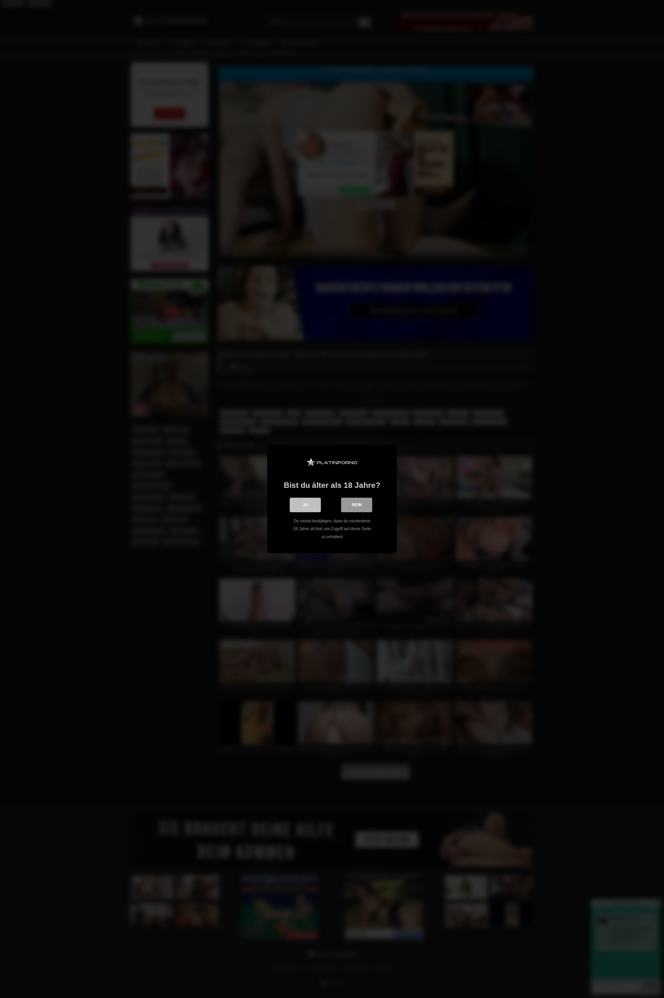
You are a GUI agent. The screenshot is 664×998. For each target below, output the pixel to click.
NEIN (357, 505)
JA (305, 505)
